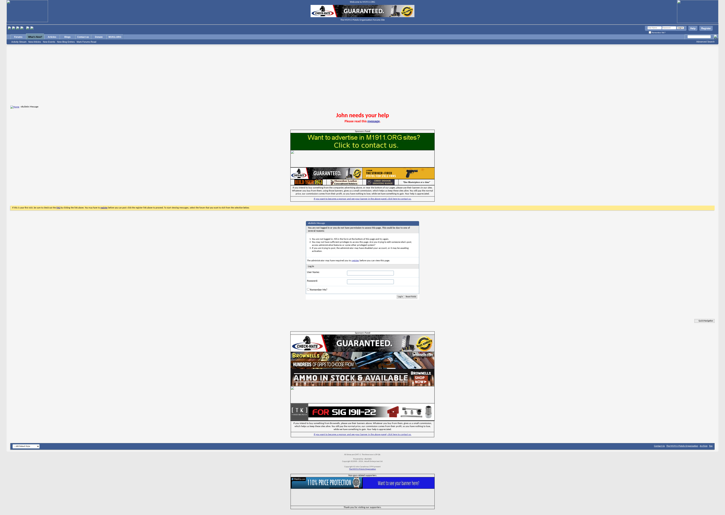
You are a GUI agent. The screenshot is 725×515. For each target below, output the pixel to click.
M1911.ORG (115, 37)
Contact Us (659, 446)
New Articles (34, 42)
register (355, 260)
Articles (52, 37)
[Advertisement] (362, 76)
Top (711, 446)
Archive (703, 446)
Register (706, 28)
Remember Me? (658, 33)
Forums (18, 37)
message (373, 121)
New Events (49, 42)
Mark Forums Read (86, 42)
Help (693, 28)
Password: (312, 281)
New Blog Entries (66, 42)
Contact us (83, 37)
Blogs (67, 37)
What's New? (35, 37)
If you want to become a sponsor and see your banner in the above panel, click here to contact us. (362, 199)
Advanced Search (705, 41)
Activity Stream (18, 42)
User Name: (313, 272)
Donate (99, 37)
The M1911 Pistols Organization (682, 446)
